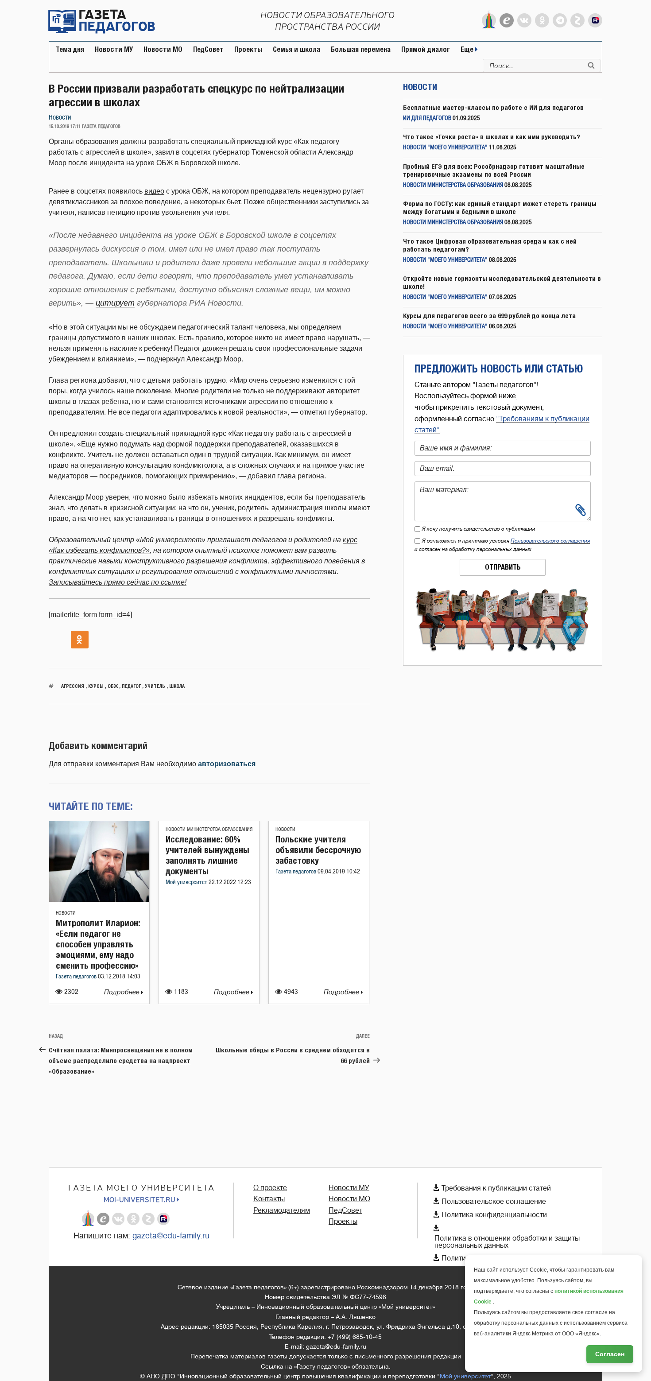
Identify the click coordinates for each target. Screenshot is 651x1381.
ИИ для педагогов (427, 118)
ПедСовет (208, 49)
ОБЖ (113, 686)
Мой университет (187, 882)
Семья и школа (296, 49)
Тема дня (70, 49)
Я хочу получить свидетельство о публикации (478, 529)
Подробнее (122, 992)
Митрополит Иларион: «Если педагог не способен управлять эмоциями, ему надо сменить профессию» (98, 944)
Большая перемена (361, 49)
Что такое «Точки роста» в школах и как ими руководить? (491, 136)
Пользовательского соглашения (550, 541)
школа (177, 686)
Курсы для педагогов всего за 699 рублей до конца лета (489, 315)
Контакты (269, 1199)
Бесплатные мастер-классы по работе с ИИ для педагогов (493, 107)
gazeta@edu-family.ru (170, 1235)
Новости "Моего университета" (445, 148)
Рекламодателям (281, 1210)
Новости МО (162, 49)
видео (154, 191)
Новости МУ (114, 49)
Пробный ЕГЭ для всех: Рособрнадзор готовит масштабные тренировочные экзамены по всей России (494, 170)
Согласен (609, 1354)
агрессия (72, 686)
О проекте (270, 1188)
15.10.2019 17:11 (65, 126)
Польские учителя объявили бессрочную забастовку (318, 849)
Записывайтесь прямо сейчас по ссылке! (117, 582)
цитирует (115, 303)
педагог (131, 686)
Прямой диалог (425, 49)
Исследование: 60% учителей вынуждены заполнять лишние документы (207, 855)
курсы (96, 686)
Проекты (248, 49)
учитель (155, 686)
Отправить (503, 567)
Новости (60, 117)
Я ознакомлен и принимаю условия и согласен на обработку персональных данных (502, 545)
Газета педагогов (77, 977)
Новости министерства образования (209, 829)
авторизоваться (227, 764)
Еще (468, 49)
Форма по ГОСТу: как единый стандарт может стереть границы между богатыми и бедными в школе (500, 207)
